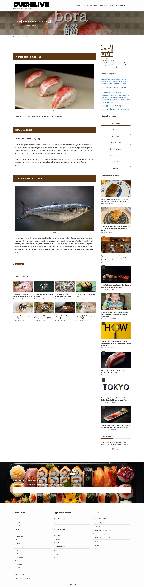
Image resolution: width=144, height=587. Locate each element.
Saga (121, 97)
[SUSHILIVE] (31, 4)
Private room (59, 543)
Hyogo (104, 87)
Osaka (111, 97)
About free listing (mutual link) (103, 530)
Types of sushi (19, 25)
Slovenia (124, 99)
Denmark (116, 81)
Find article (98, 526)
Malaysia (113, 95)
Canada (105, 81)
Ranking (58, 535)
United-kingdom (124, 109)
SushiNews (109, 102)
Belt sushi (58, 558)
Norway (125, 95)
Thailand (111, 106)
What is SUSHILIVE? (101, 519)
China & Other (20, 574)
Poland (116, 97)
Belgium (114, 79)
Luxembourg (106, 95)
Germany (111, 83)
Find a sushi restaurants (23, 578)
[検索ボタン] (128, 5)
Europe (18, 540)
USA (17, 529)
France (105, 83)
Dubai (121, 81)
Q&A (57, 554)
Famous (58, 539)
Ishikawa (110, 88)
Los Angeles (20, 536)
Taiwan (105, 106)
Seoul (18, 571)
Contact (97, 541)
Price (57, 550)
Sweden (120, 103)
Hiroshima (117, 83)
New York (119, 95)
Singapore (118, 99)
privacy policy (98, 523)
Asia (109, 79)
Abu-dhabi (104, 79)
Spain (18, 550)
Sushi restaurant (60, 519)
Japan (18, 519)
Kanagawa (108, 92)
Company (97, 545)
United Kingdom (21, 547)
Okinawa (105, 97)
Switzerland (20, 557)
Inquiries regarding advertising (103, 534)
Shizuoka (111, 99)
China (110, 81)
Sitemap (97, 549)
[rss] (117, 67)
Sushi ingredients (60, 546)
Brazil (119, 79)
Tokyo (117, 105)
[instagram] (115, 67)
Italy (116, 87)
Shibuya (105, 99)
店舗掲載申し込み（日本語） (103, 538)
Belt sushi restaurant (61, 523)
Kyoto (114, 92)
